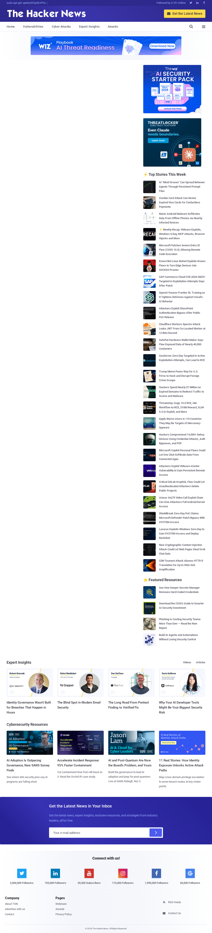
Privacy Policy (63, 914)
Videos (187, 662)
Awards (113, 26)
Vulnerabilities (33, 26)
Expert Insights (89, 26)
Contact (9, 914)
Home (11, 26)
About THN (11, 903)
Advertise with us (15, 909)
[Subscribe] (155, 832)
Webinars (61, 903)
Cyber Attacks (61, 26)
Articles (200, 662)
